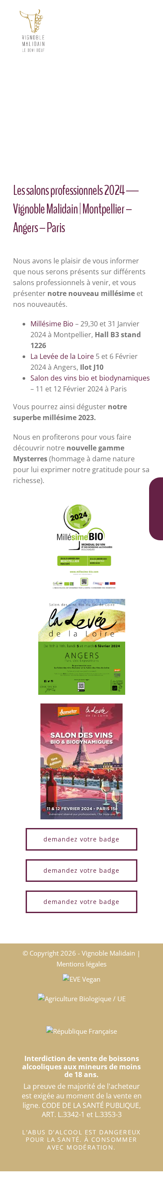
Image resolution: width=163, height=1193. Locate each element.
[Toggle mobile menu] (146, 13)
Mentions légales (81, 964)
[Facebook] (156, 487)
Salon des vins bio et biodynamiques (90, 378)
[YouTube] (156, 526)
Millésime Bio (51, 324)
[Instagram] (156, 507)
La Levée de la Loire (62, 356)
